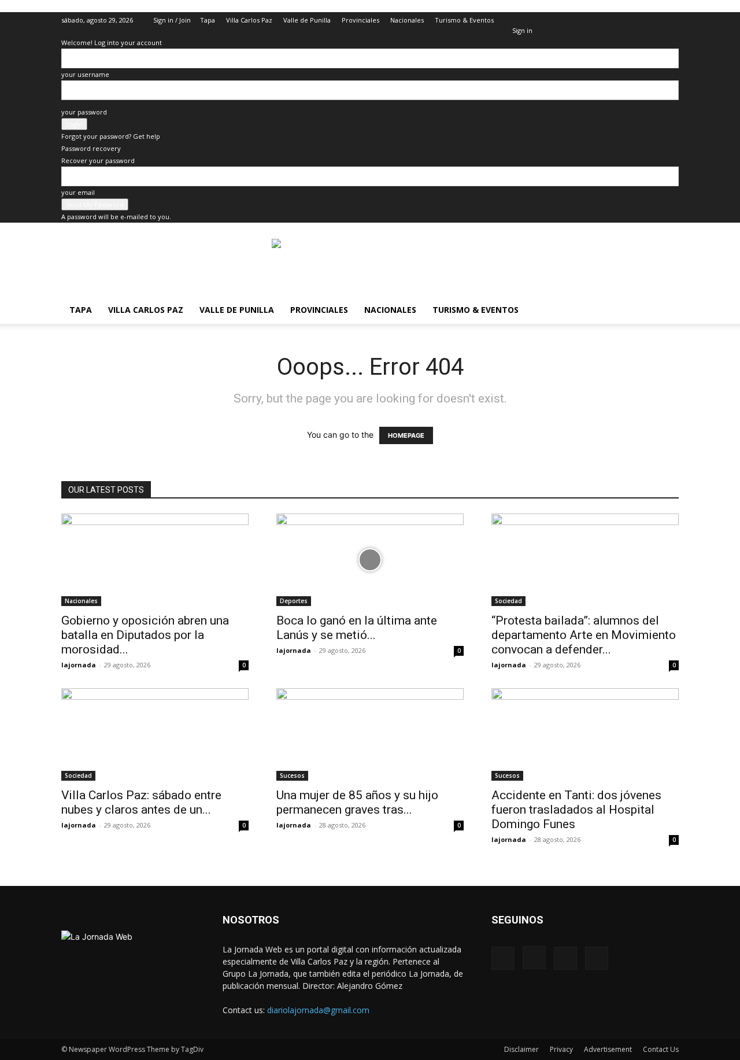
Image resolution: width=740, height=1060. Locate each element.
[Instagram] (632, 20)
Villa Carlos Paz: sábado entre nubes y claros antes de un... (141, 802)
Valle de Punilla (307, 20)
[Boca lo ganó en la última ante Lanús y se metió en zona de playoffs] (370, 560)
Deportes (294, 601)
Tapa (207, 20)
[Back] (514, 18)
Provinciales (360, 20)
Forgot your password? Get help (110, 136)
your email (78, 192)
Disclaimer (521, 1049)
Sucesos (292, 775)
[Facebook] (612, 20)
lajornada (78, 664)
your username (85, 74)
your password (84, 112)
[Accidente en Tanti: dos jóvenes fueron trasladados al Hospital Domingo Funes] (585, 734)
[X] (651, 20)
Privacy (561, 1049)
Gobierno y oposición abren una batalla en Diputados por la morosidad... (145, 635)
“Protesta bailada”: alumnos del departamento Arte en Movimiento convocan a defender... (583, 635)
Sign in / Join (172, 20)
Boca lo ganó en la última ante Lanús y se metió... (356, 628)
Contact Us (661, 1049)
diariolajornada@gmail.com (318, 1009)
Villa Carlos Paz (249, 20)
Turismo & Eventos (464, 20)
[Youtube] (670, 20)
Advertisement (608, 1049)
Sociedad (508, 601)
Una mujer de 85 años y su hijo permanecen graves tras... (357, 802)
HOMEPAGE (406, 435)
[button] (595, 20)
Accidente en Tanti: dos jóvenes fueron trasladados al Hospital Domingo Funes (576, 809)
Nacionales (407, 20)
